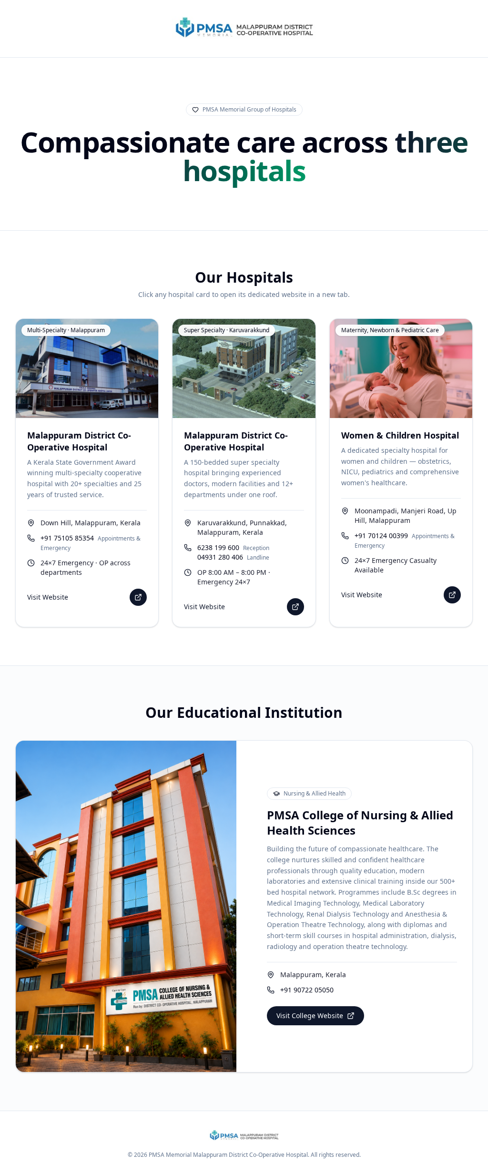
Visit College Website (309, 1015)
